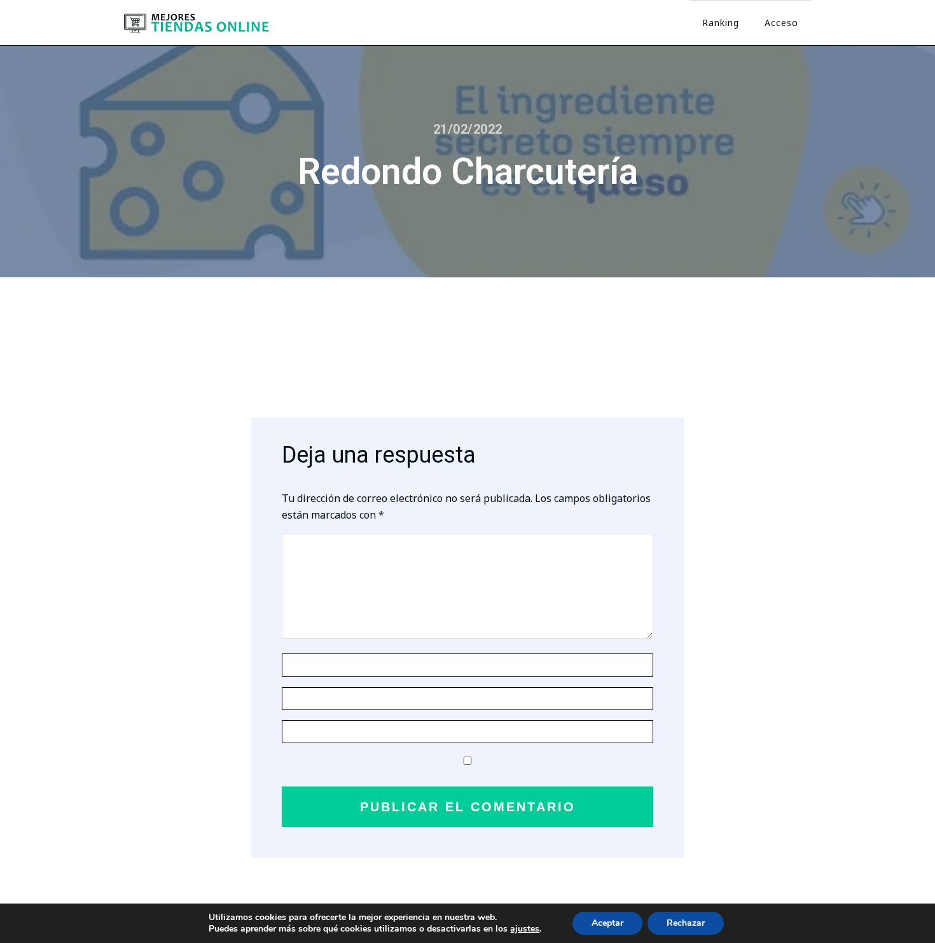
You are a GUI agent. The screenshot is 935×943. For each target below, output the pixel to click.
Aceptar (607, 923)
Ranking (720, 23)
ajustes (524, 929)
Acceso (781, 23)
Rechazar (686, 923)
